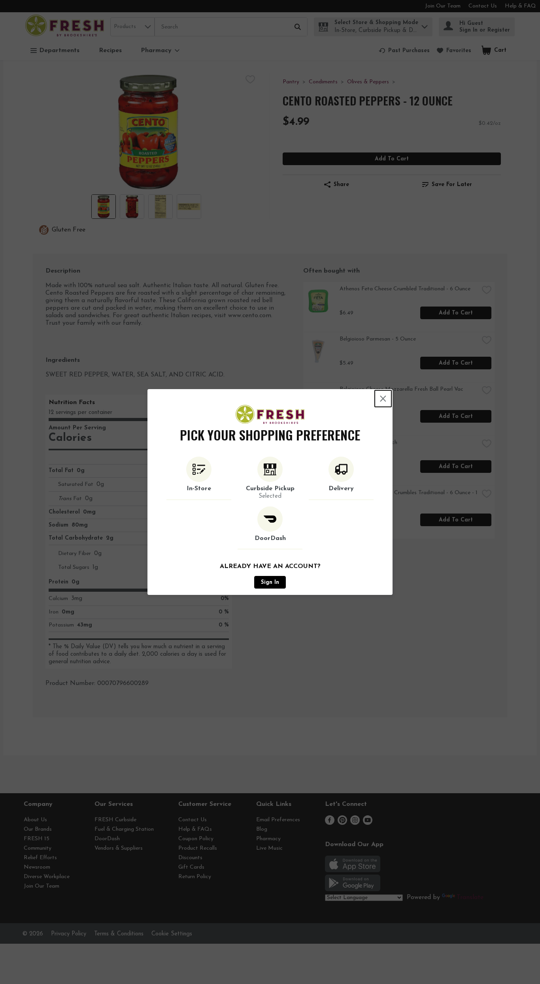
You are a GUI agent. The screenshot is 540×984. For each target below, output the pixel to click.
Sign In (270, 582)
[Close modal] (383, 398)
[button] (198, 478)
